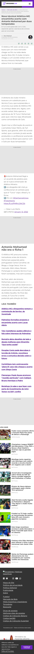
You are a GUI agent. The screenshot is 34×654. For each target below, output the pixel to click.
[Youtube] (16, 579)
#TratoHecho (9, 201)
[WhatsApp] (20, 579)
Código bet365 (9, 618)
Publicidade (8, 590)
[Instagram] (13, 579)
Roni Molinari (8, 36)
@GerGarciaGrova (20, 198)
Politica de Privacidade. (8, 651)
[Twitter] (7, 579)
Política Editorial (10, 588)
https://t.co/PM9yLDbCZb (14, 203)
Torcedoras (7, 604)
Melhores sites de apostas (14, 613)
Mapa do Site (8, 583)
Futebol (6, 597)
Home (3, 10)
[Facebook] (4, 579)
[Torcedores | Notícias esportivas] (10, 3)
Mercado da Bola (12, 10)
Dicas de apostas (10, 611)
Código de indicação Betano (15, 616)
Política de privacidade (12, 585)
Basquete (7, 607)
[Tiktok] (10, 579)
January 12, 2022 (21, 212)
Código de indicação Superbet (16, 621)
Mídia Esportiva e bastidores (15, 602)
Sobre (5, 593)
